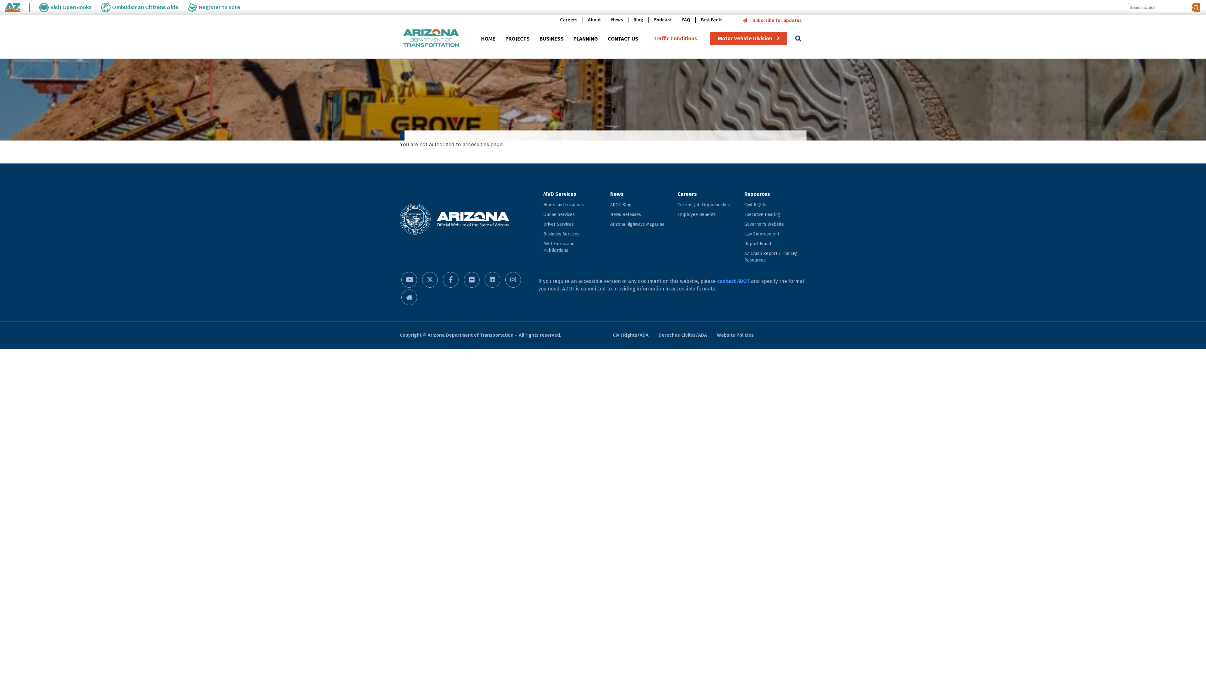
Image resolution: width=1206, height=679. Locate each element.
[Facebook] (451, 280)
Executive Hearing (762, 214)
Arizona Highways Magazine (637, 224)
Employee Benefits (696, 214)
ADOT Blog (621, 204)
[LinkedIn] (492, 280)
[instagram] (513, 280)
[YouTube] (409, 280)
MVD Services (559, 194)
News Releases (625, 214)
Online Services (559, 214)
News (617, 20)
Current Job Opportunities (703, 204)
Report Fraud (757, 243)
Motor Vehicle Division (745, 38)
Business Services (561, 234)
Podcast (663, 20)
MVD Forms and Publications (558, 247)
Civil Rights (755, 204)
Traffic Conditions (675, 38)
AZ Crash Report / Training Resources (771, 257)
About (594, 20)
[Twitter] (430, 280)
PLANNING (585, 39)
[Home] (431, 38)
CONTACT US (623, 39)
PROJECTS (517, 39)
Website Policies (735, 335)
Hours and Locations (563, 204)
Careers (569, 20)
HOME (488, 39)
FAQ (686, 20)
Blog (638, 20)
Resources (757, 194)
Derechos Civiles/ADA (683, 335)
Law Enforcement (761, 234)
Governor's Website (764, 224)
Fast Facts (712, 20)
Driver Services (558, 224)
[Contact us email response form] (409, 297)
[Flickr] (472, 280)
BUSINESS (551, 39)
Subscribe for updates (777, 20)
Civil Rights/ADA (631, 335)
